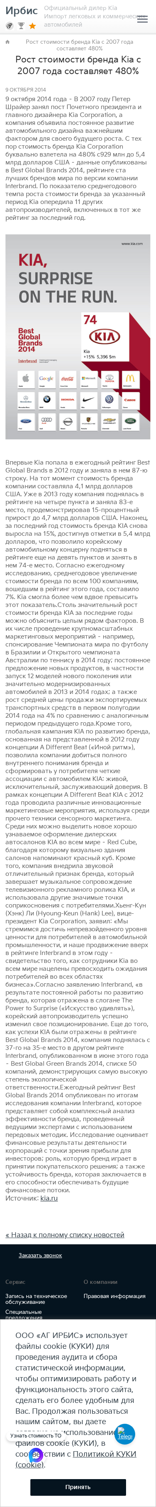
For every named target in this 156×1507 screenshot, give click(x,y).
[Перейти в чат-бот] (124, 1434)
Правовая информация (115, 1296)
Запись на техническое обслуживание (36, 1299)
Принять (78, 1487)
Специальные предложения (23, 1315)
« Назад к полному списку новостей (64, 1235)
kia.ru (49, 1199)
